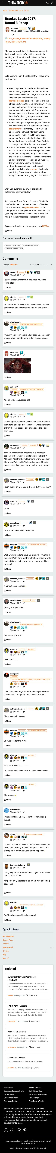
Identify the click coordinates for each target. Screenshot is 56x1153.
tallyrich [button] (13, 545)
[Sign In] (52, 3)
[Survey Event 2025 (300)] (26, 327)
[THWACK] (18, 3)
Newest (13, 265)
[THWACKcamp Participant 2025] (22, 392)
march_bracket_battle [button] (30, 246)
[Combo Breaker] (28, 272)
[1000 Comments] (22, 837)
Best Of (6, 958)
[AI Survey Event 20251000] (18, 327)
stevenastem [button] (15, 809)
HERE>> (45, 226)
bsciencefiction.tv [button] (17, 865)
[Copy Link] (12, 35)
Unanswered (28, 947)
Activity (6, 944)
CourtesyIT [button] (12, 1021)
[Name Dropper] (11, 392)
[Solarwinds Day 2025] (18, 547)
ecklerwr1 (34, 169)
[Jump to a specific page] (51, 265)
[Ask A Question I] (21, 352)
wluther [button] (10, 995)
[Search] (47, 3)
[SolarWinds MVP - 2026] (18, 392)
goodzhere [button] (14, 523)
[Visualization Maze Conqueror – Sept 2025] (18, 684)
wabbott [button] (14, 28)
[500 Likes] (40, 479)
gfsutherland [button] (15, 600)
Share (8, 231)
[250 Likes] (35, 272)
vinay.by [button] (13, 649)
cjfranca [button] (13, 501)
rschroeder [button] (14, 445)
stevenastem (15, 129)
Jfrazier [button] (13, 297)
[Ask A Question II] (33, 28)
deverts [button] (13, 272)
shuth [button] (12, 834)
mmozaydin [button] (12, 1047)
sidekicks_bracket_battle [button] (14, 249)
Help (4, 954)
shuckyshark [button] (15, 322)
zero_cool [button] (14, 352)
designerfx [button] (14, 674)
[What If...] (39, 272)
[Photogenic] (11, 327)
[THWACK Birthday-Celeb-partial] (44, 479)
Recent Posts (8, 940)
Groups (6, 951)
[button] (7, 29)
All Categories (8, 936)
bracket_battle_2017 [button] (13, 246)
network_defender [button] (17, 479)
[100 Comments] (29, 28)
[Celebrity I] (32, 297)
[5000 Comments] (43, 445)
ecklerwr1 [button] (14, 387)
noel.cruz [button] (11, 1068)
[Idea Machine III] (47, 445)
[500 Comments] (31, 272)
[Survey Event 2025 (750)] (28, 297)
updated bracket (32, 207)
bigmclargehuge (16, 101)
